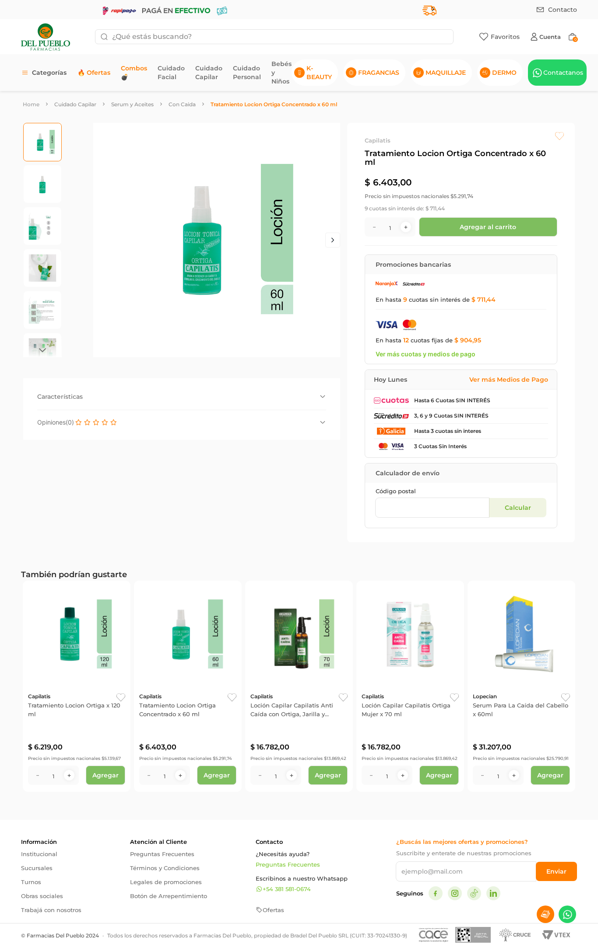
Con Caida (182, 104)
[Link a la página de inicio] (31, 104)
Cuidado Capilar (75, 104)
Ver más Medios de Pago (508, 379)
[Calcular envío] (517, 507)
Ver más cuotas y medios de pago (425, 354)
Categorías (49, 73)
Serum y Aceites (132, 104)
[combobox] (274, 37)
